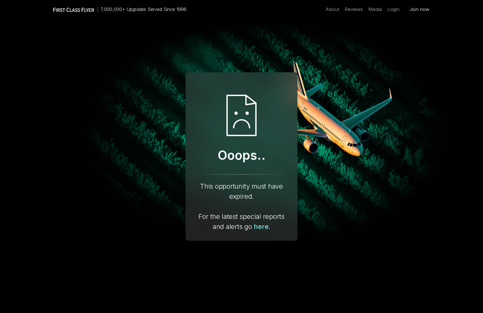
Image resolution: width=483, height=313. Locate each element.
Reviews (354, 9)
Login (393, 9)
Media (375, 9)
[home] (71, 9)
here (261, 226)
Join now (419, 9)
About (332, 9)
